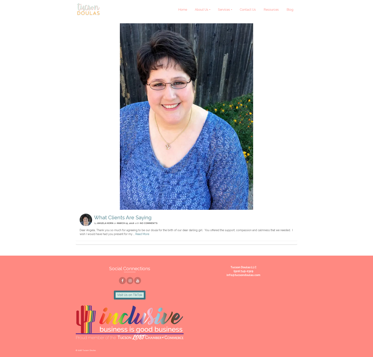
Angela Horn (105, 223)
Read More (142, 234)
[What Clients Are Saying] (186, 116)
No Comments (149, 223)
